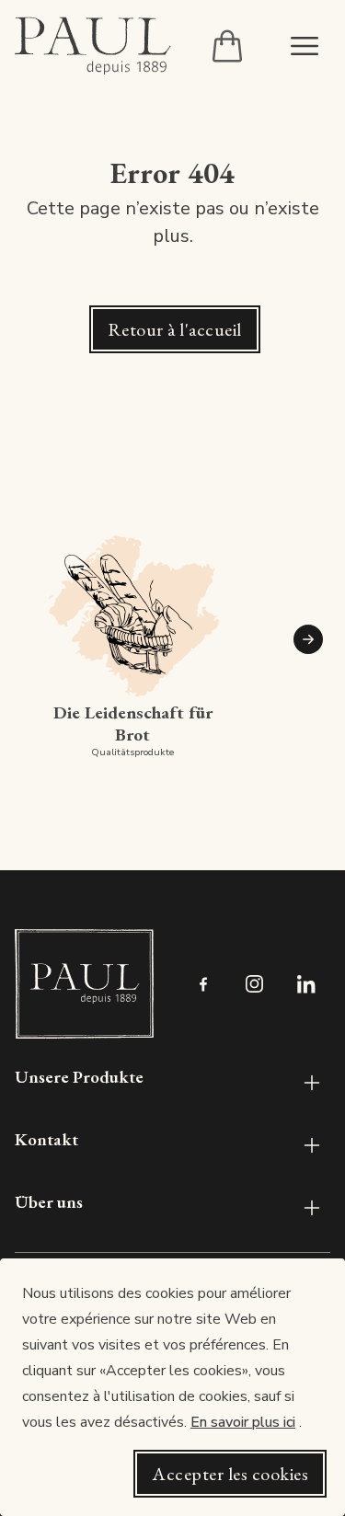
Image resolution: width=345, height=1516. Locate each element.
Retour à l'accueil (175, 329)
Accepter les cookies (230, 1474)
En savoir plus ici (242, 1422)
